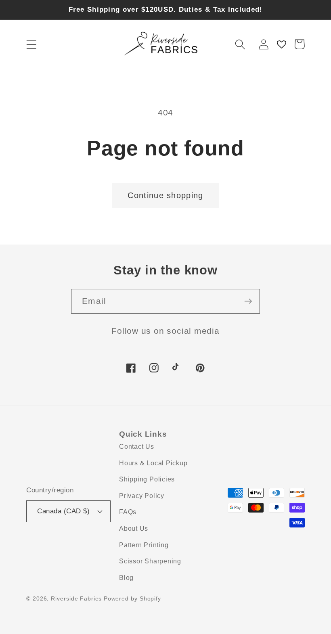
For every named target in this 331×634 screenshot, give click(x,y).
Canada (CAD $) (63, 511)
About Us (133, 528)
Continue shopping (165, 195)
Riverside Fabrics (76, 598)
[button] (31, 44)
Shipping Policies (147, 479)
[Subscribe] (248, 301)
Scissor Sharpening (150, 561)
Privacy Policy (141, 495)
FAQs (127, 511)
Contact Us (136, 446)
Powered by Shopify (132, 598)
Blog (126, 577)
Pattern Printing (143, 545)
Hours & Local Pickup (153, 463)
